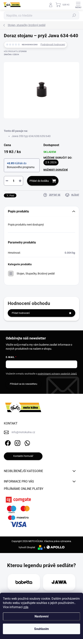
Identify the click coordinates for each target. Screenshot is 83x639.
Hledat (74, 15)
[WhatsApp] (26, 442)
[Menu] (78, 5)
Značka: (11, 54)
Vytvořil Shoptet (27, 547)
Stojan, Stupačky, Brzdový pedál (36, 273)
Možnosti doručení (55, 169)
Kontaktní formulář (23, 456)
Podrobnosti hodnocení (53, 44)
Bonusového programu (21, 167)
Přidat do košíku (39, 180)
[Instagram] (17, 442)
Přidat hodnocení (21, 313)
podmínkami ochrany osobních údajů (57, 373)
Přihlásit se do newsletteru (23, 384)
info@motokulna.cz (23, 432)
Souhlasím (41, 629)
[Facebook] (7, 442)
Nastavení (41, 616)
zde (25, 607)
